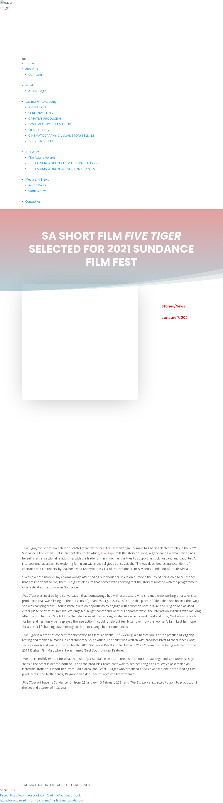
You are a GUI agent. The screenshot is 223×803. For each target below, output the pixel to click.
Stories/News (173, 306)
